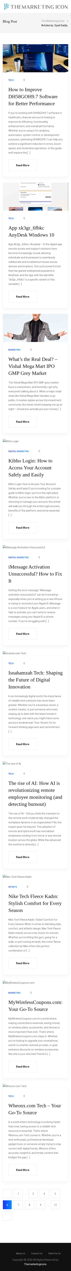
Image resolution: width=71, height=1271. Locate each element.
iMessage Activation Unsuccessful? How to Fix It (35, 574)
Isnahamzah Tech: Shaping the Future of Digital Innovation (35, 680)
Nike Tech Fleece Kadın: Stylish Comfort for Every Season (35, 903)
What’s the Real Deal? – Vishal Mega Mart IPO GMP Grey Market (32, 366)
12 (55, 1204)
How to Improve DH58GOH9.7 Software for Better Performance (33, 96)
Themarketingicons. (35, 1264)
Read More (22, 165)
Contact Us (36, 1253)
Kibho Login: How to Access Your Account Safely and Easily (30, 467)
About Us (20, 1253)
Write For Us (54, 1253)
